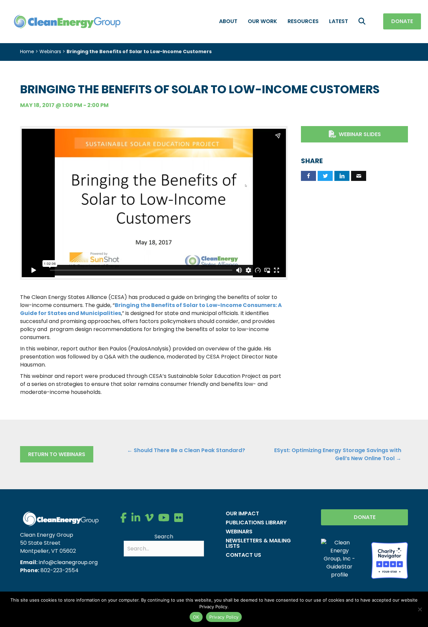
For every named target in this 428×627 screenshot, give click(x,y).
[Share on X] (325, 176)
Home (27, 51)
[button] (363, 21)
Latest (338, 21)
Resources (303, 21)
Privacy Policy (224, 617)
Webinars (50, 51)
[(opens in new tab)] (389, 560)
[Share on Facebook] (308, 176)
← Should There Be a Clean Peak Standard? (186, 450)
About (228, 21)
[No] (419, 609)
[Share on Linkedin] (341, 176)
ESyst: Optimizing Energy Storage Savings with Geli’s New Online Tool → (337, 454)
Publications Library (256, 522)
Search (163, 536)
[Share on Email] (358, 176)
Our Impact (242, 513)
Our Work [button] (262, 21)
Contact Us (243, 555)
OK (196, 617)
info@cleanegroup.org (68, 562)
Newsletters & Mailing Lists (258, 543)
